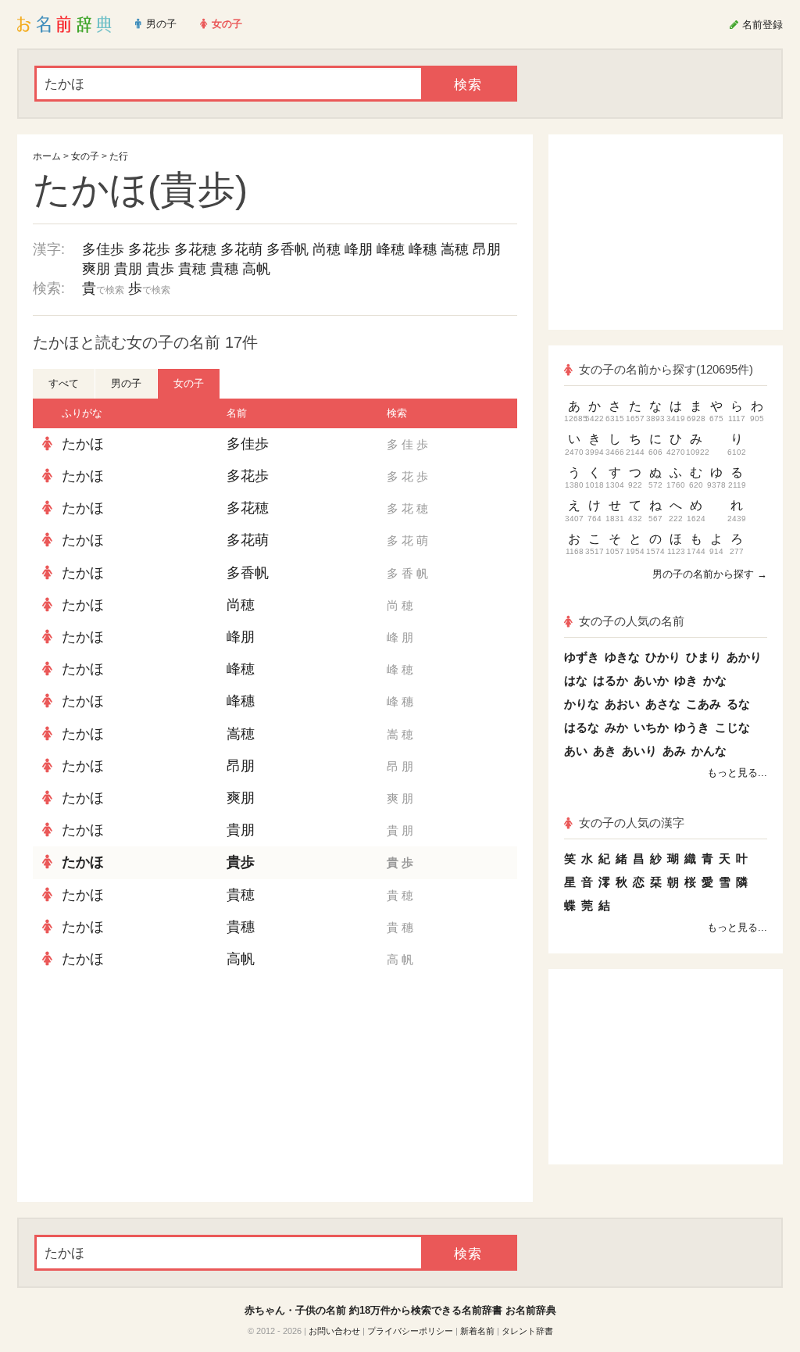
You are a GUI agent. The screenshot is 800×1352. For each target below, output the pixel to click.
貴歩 (160, 269)
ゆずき (581, 656)
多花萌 (241, 249)
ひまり (703, 656)
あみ (674, 750)
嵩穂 (455, 249)
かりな (581, 703)
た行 (118, 156)
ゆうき (691, 727)
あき (604, 750)
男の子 (126, 383)
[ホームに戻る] (64, 24)
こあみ (703, 703)
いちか (651, 727)
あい (576, 750)
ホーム (47, 156)
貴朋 (128, 269)
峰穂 (391, 249)
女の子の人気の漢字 (631, 822)
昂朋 (487, 249)
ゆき (686, 680)
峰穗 (423, 249)
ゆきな (622, 656)
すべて (63, 383)
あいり (639, 750)
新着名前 (477, 1331)
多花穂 (195, 249)
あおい (622, 703)
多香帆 (287, 249)
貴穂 (192, 269)
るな (738, 703)
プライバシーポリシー (410, 1331)
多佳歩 (103, 249)
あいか (651, 680)
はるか (610, 680)
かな (715, 680)
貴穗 (224, 269)
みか (616, 727)
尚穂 (326, 249)
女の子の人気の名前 (631, 621)
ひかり (662, 656)
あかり (744, 656)
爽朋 (96, 269)
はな (576, 680)
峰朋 (359, 249)
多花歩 (149, 249)
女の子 (85, 156)
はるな (581, 727)
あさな (662, 703)
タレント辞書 (527, 1331)
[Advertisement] (150, 1088)
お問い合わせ (334, 1331)
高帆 (256, 269)
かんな (709, 750)
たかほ (83, 444)
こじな (732, 727)
